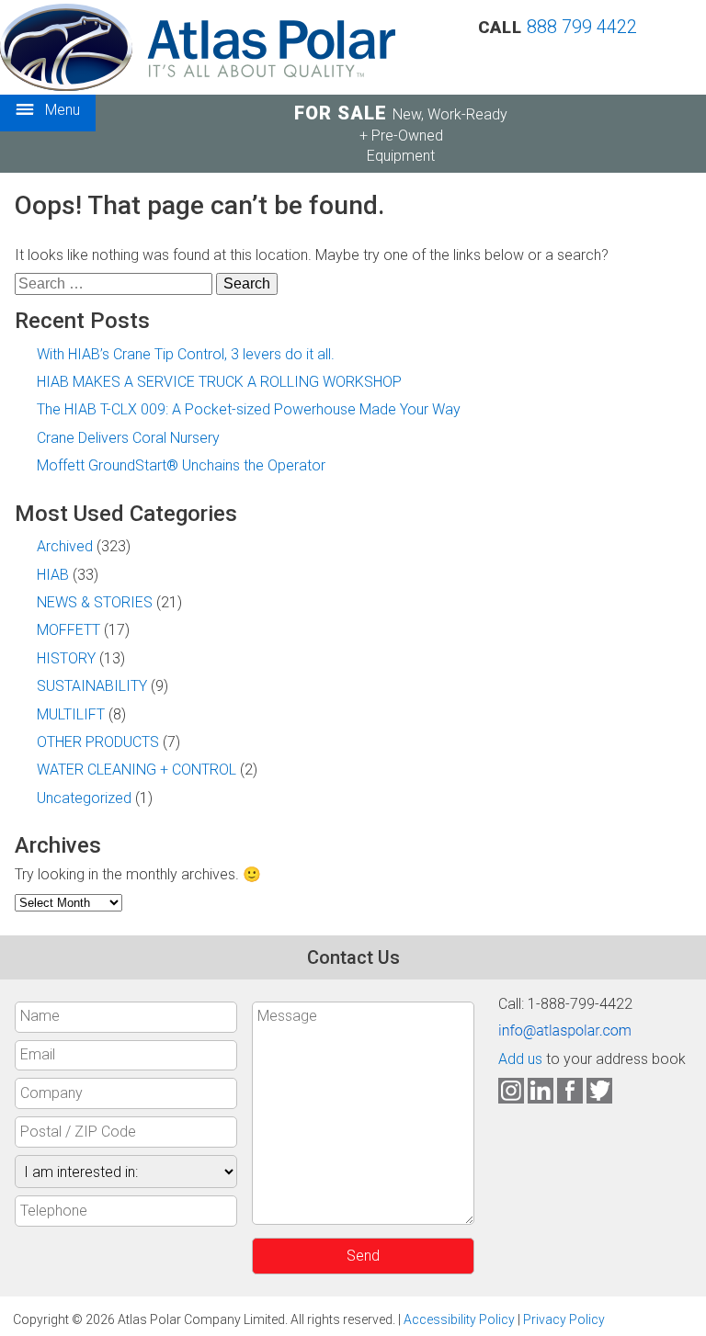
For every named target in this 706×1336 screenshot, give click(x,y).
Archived (65, 546)
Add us (520, 1059)
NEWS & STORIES (95, 602)
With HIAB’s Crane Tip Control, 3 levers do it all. (186, 354)
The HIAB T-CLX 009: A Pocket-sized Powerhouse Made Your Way (249, 409)
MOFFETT (68, 630)
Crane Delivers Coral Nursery (128, 438)
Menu (60, 110)
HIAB (53, 574)
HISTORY (66, 658)
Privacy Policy (564, 1319)
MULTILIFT (71, 714)
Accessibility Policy (459, 1319)
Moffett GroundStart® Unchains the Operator (181, 465)
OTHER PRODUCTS (98, 742)
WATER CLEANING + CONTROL (136, 769)
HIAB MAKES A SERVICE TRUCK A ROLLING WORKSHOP (219, 382)
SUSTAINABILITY (92, 686)
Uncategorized (84, 798)
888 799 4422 (582, 27)
